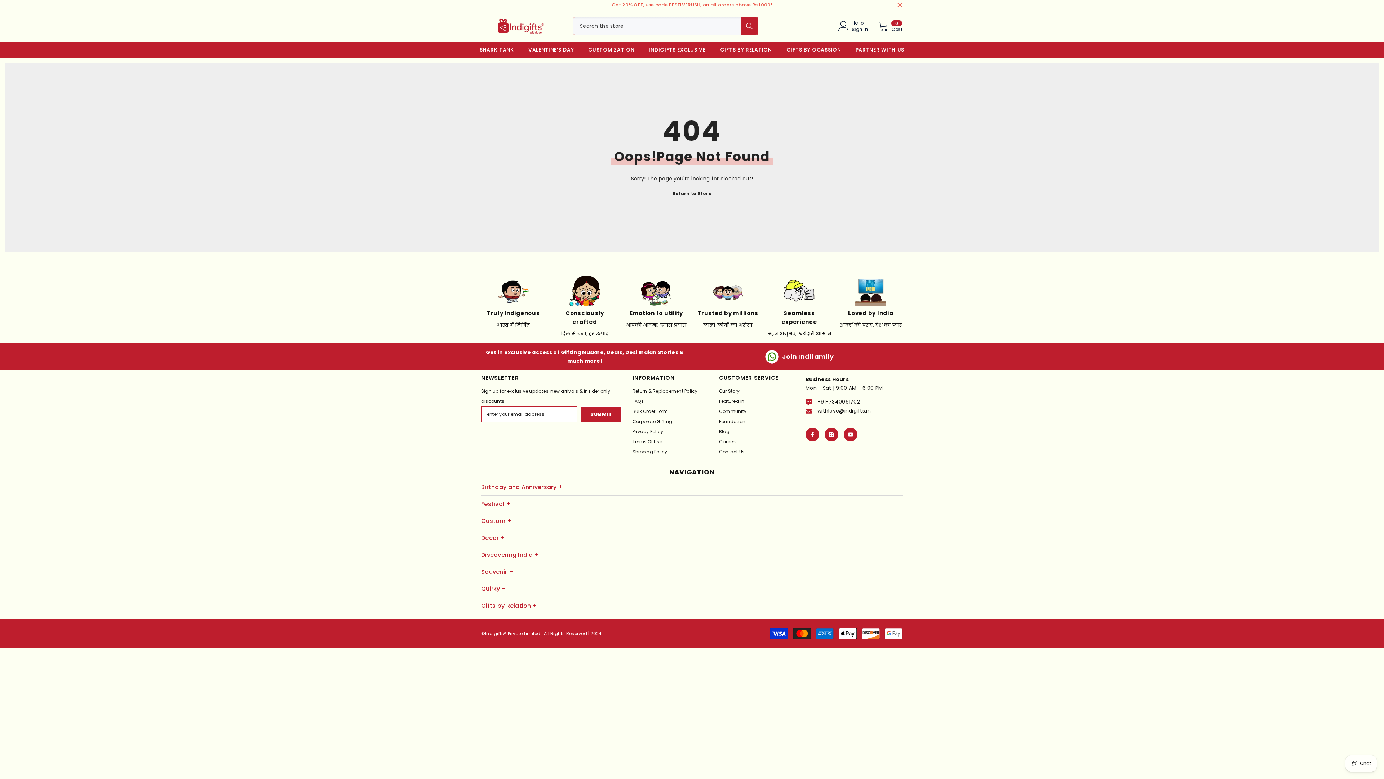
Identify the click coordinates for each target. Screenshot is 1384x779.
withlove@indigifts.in (844, 410)
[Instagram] (831, 434)
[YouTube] (850, 434)
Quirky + (493, 589)
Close (900, 5)
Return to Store (692, 193)
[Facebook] (812, 434)
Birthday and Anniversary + (522, 487)
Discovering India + (510, 555)
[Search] (665, 26)
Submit (601, 414)
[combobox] (657, 26)
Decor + (493, 538)
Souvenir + (497, 572)
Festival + (495, 504)
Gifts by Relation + (509, 606)
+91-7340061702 (838, 401)
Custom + (496, 521)
